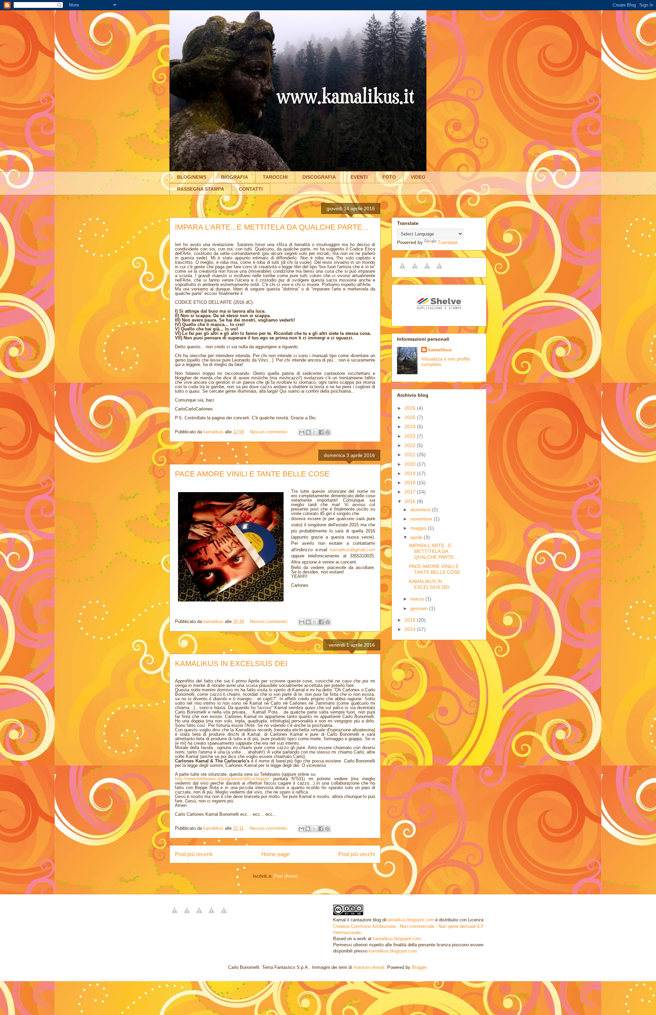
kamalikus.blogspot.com (410, 919)
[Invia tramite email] (301, 432)
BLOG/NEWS (191, 177)
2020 (411, 464)
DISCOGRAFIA (319, 177)
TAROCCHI (275, 177)
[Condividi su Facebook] (321, 432)
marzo (417, 598)
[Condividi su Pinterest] (327, 432)
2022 (411, 445)
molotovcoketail (368, 967)
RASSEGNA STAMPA (200, 189)
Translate (448, 242)
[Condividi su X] (314, 432)
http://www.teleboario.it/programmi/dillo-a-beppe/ (222, 778)
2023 (411, 436)
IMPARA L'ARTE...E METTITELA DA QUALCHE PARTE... (271, 227)
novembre (422, 519)
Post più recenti (194, 854)
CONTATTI (251, 189)
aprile (417, 537)
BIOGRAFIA (234, 177)
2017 (411, 492)
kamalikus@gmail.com (352, 549)
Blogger (419, 967)
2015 (411, 620)
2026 (411, 408)
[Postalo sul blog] (308, 432)
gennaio (419, 608)
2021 (411, 454)
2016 (411, 501)
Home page (275, 854)
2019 (411, 473)
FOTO (389, 177)
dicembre (421, 509)
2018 (411, 482)
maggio (419, 528)
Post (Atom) (286, 876)
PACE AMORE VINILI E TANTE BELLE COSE (252, 474)
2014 (411, 629)
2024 (411, 426)
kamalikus (440, 349)
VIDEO (418, 177)
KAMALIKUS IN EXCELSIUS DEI (231, 663)
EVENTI (359, 177)
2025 (411, 417)
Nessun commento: (270, 431)
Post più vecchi (356, 854)
